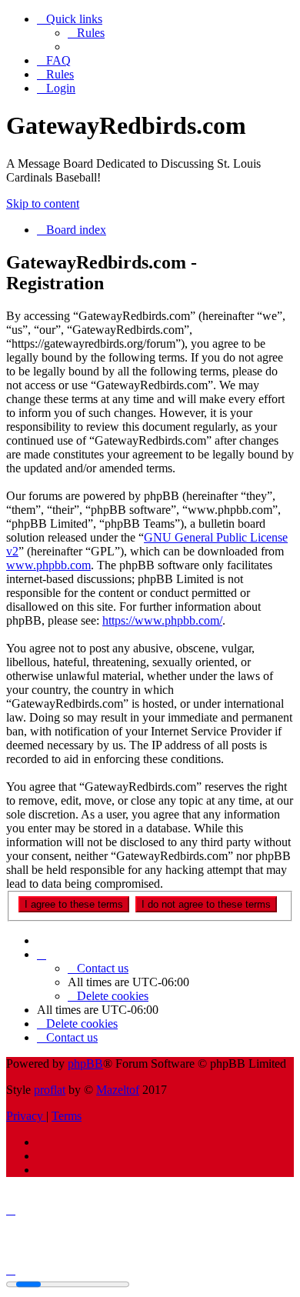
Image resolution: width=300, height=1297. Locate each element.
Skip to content (42, 203)
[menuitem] (86, 32)
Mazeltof (117, 1089)
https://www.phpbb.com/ (162, 620)
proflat (49, 1089)
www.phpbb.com (48, 565)
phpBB (85, 1063)
